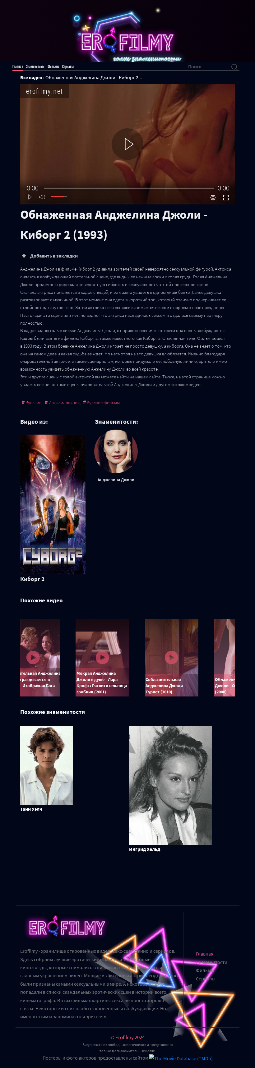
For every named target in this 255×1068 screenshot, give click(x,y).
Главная (17, 66)
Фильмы (53, 66)
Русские (33, 402)
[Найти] (234, 66)
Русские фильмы (103, 402)
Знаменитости (35, 66)
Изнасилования (64, 402)
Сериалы (68, 66)
